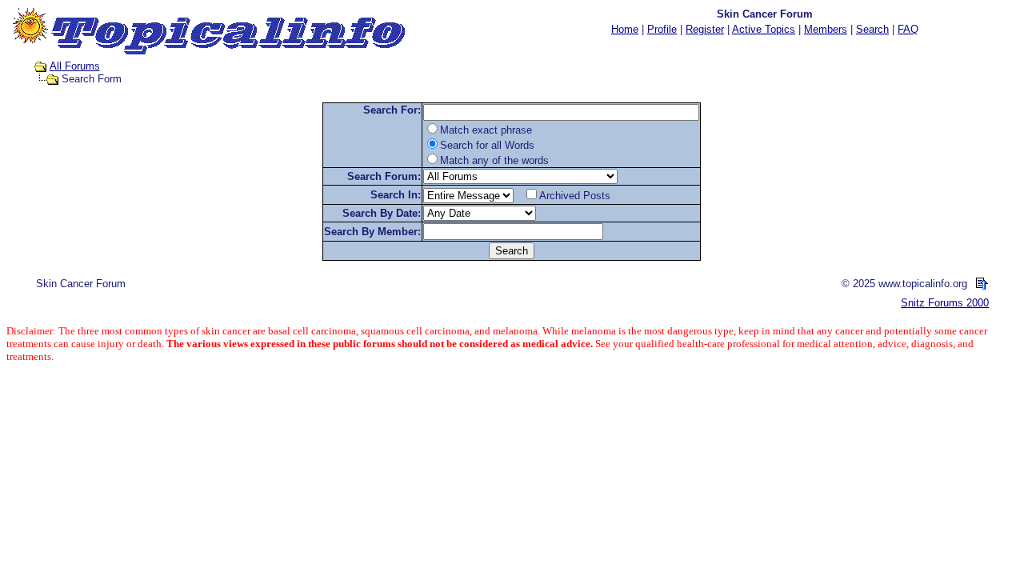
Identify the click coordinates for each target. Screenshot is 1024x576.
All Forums (75, 66)
